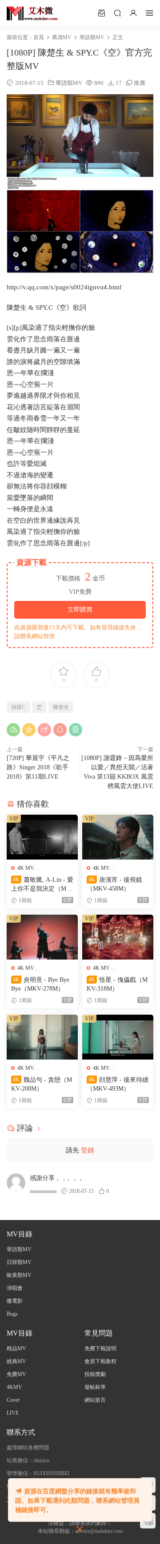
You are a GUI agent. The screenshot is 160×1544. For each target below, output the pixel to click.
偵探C (18, 707)
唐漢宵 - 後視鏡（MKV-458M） (114, 884)
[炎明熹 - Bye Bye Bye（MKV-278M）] (42, 937)
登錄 (87, 1150)
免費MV (16, 1374)
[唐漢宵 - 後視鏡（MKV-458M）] (117, 837)
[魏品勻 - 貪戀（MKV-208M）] (42, 1037)
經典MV (16, 1361)
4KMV (14, 1387)
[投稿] (101, 13)
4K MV (25, 868)
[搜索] (117, 13)
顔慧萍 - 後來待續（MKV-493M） (117, 1084)
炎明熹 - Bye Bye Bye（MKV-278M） (40, 984)
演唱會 (15, 1288)
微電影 (15, 1301)
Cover (13, 1400)
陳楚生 (61, 707)
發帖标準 (95, 1387)
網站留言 (95, 1400)
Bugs (12, 1314)
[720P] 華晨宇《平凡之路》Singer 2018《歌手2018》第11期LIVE (38, 767)
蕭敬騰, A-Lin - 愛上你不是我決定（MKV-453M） (42, 884)
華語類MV (69, 83)
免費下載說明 (100, 1348)
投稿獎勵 (95, 1374)
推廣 (139, 83)
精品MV (16, 1348)
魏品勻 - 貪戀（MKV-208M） (41, 1084)
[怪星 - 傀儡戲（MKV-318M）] (117, 937)
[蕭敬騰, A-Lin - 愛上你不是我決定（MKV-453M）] (42, 837)
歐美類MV (19, 1275)
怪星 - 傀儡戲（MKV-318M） (117, 984)
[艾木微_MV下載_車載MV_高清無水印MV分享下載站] (32, 13)
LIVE (13, 1413)
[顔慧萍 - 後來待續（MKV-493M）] (117, 1037)
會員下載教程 (100, 1361)
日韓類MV (19, 1262)
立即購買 (80, 609)
